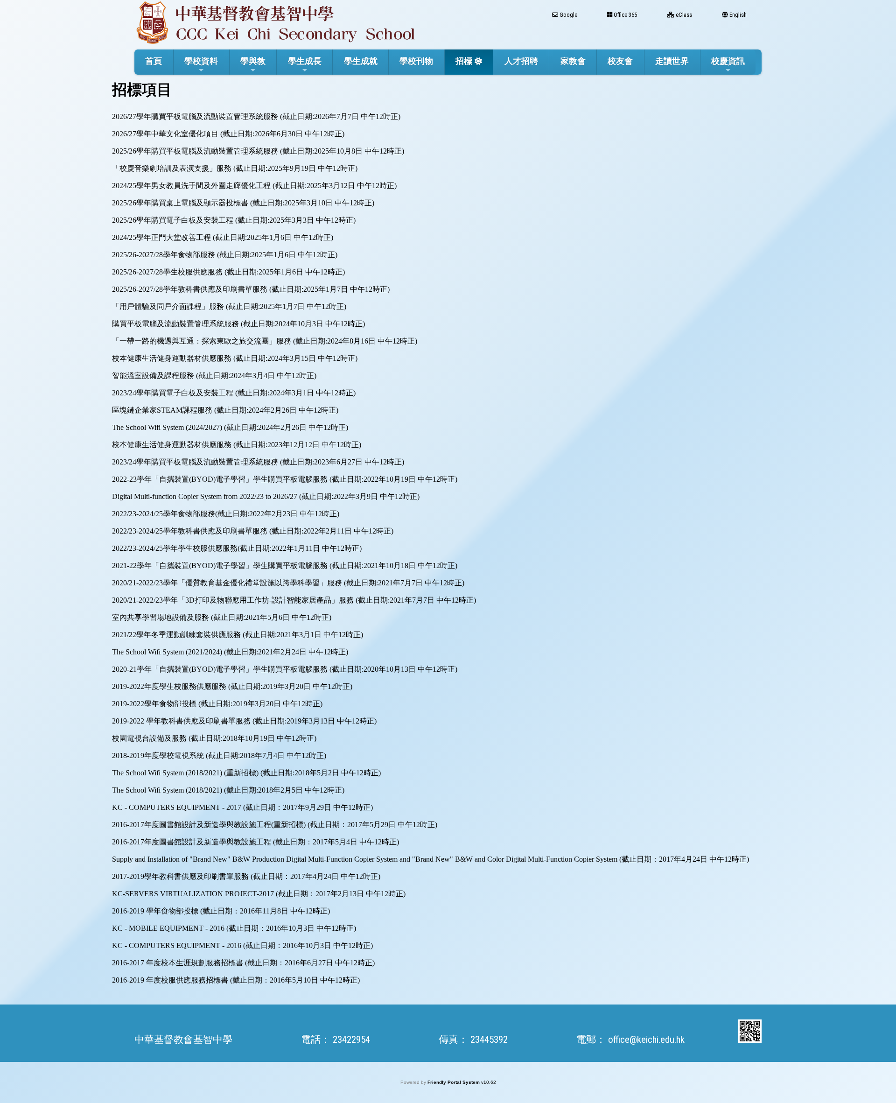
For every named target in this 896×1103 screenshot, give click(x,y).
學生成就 (361, 61)
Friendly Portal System (454, 1082)
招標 (463, 61)
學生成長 (305, 61)
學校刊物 (416, 61)
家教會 (573, 61)
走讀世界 (672, 61)
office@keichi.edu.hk (646, 1039)
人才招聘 (521, 61)
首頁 (153, 61)
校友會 (620, 61)
